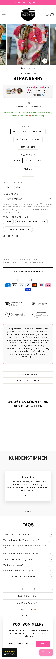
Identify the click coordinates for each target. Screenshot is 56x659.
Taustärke (28, 155)
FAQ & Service (27, 596)
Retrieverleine (28, 146)
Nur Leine (38, 131)
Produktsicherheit (28, 380)
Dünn (17, 160)
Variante (28, 126)
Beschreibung (28, 374)
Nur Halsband (20, 131)
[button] (9, 652)
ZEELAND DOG (28, 73)
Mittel (28, 160)
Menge (28, 169)
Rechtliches (27, 589)
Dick (39, 160)
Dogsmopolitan (27, 603)
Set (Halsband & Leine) (28, 139)
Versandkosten (35, 106)
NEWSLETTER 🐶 (27, 609)
